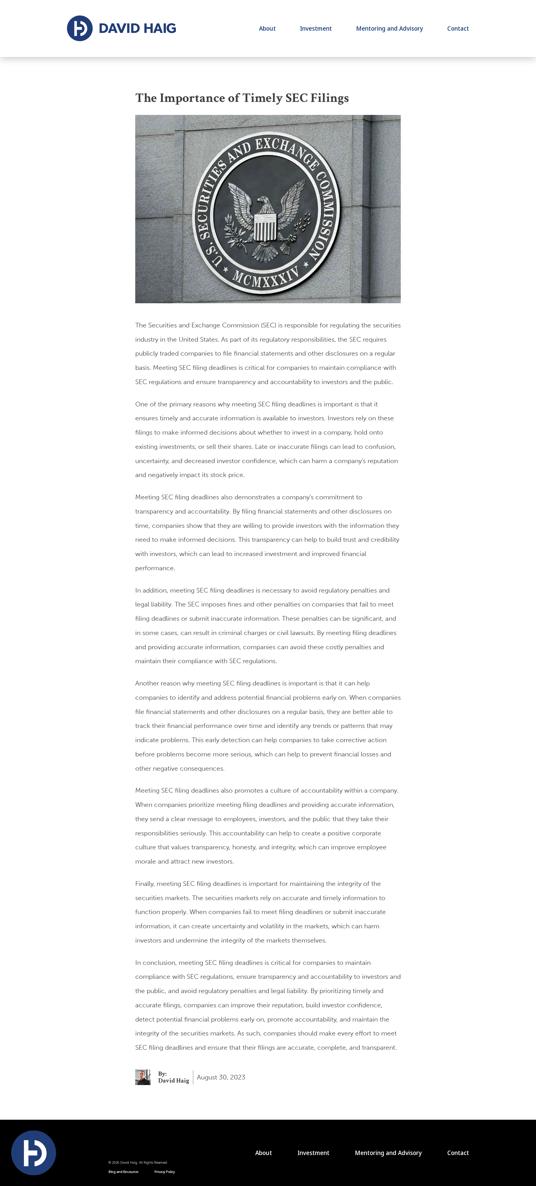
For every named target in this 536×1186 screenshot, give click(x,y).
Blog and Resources (124, 1171)
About (267, 28)
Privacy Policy (164, 1171)
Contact (458, 28)
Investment (316, 28)
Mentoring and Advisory (389, 28)
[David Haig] (121, 28)
